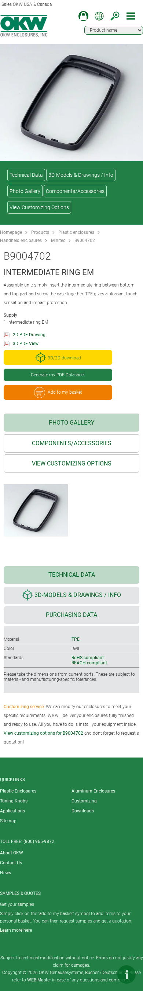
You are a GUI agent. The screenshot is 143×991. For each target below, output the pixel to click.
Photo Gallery (25, 191)
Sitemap (8, 820)
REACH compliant (89, 662)
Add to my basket (65, 392)
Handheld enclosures (21, 240)
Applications (12, 810)
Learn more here (16, 930)
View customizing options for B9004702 (43, 733)
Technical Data (26, 175)
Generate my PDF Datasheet (58, 374)
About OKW (11, 852)
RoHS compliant (88, 657)
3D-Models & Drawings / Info (80, 175)
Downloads (83, 810)
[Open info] (126, 974)
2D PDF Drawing (29, 334)
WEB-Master (39, 980)
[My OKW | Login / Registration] (83, 16)
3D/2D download (64, 358)
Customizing (84, 801)
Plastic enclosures (76, 232)
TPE (76, 639)
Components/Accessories (75, 191)
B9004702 (84, 240)
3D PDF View (25, 343)
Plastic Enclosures (18, 791)
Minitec (58, 240)
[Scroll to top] (104, 974)
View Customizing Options (39, 207)
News (5, 872)
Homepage (11, 232)
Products (40, 232)
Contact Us (11, 862)
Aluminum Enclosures (93, 791)
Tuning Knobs (13, 801)
